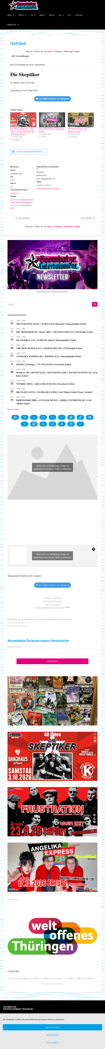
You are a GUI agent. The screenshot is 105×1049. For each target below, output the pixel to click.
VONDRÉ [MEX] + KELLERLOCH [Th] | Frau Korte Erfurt (45, 383)
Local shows (14, 193)
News (9, 15)
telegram (30, 978)
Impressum (11, 25)
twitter (49, 978)
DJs (60, 15)
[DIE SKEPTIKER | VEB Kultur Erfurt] (52, 119)
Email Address (14, 646)
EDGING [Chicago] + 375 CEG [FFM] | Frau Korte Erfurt (43, 364)
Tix (31, 15)
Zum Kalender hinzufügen (29, 152)
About (52, 15)
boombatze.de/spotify (17, 626)
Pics (69, 15)
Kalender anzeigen (13, 409)
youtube (83, 978)
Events (21, 15)
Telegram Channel (52, 598)
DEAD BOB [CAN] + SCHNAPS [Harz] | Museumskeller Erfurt (46, 340)
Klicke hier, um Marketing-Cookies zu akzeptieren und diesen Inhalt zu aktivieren (52, 467)
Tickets (11, 727)
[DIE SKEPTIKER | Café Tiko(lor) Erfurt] (81, 119)
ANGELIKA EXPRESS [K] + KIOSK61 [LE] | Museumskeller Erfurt (48, 356)
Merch (42, 15)
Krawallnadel (23, 218)
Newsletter (48, 51)
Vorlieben (52, 1042)
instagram (58, 978)
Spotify (68, 619)
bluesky (50, 983)
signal (21, 978)
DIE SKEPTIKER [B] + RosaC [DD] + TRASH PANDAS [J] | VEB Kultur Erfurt (22, 131)
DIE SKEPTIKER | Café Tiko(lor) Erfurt (77, 130)
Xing (45, 983)
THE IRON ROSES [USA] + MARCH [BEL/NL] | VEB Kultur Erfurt (49, 348)
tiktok (66, 978)
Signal (76, 51)
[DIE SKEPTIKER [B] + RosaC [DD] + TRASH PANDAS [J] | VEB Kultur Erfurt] (23, 119)
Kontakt (79, 15)
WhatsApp (68, 51)
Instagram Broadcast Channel (49, 607)
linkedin (92, 978)
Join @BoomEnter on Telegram (53, 98)
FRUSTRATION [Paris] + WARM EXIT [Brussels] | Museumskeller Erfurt (51, 323)
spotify (74, 978)
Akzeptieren (52, 1027)
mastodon (59, 983)
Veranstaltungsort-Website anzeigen (48, 188)
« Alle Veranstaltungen (19, 56)
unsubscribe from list (52, 668)
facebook (40, 978)
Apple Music (56, 619)
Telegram (58, 51)
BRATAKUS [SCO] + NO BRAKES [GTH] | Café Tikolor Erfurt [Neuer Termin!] (54, 392)
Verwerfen (52, 1035)
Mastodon (42, 1007)
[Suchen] (94, 304)
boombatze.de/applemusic (19, 622)
